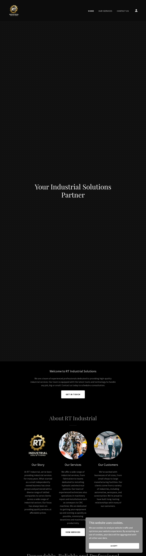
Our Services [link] (105, 11)
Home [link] (91, 11)
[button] (136, 10)
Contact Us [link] (123, 11)
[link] (14, 10)
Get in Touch (73, 394)
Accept (114, 546)
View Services (73, 532)
